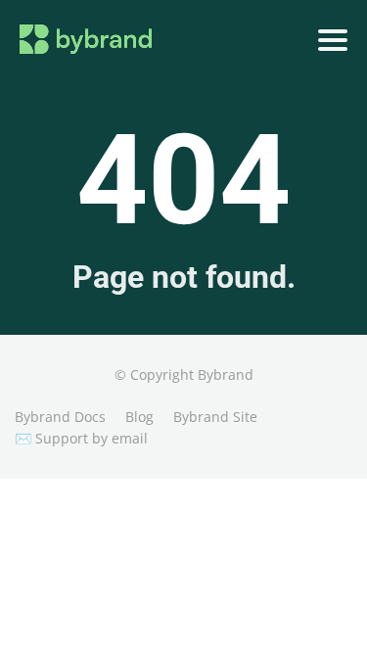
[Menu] (332, 40)
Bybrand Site (215, 416)
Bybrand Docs (60, 416)
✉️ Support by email (81, 438)
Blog (139, 416)
